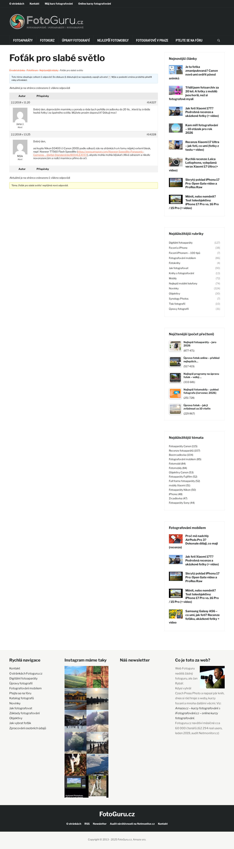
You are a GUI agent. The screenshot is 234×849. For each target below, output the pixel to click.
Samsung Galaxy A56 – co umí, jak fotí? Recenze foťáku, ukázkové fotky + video (194, 616)
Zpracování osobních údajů (27, 728)
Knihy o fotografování (181, 273)
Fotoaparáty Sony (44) (182, 502)
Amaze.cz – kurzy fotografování (197, 708)
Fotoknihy (174, 262)
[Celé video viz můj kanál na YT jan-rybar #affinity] (75, 787)
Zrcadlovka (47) (178, 498)
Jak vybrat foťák (20, 723)
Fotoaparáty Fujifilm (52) (183, 476)
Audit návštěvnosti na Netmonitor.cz (132, 823)
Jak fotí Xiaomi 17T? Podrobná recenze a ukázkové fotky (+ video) (202, 112)
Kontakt (34, 3)
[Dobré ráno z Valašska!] (75, 677)
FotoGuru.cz (117, 814)
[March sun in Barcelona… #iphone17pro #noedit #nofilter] (97, 677)
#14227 (151, 102)
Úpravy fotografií (76, 40)
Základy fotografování (24, 713)
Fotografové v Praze (152, 40)
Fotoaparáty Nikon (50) (182, 489)
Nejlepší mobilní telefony (183, 283)
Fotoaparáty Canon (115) (183, 446)
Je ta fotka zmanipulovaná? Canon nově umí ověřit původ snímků (193, 72)
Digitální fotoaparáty (181, 242)
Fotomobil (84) (177, 463)
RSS (87, 823)
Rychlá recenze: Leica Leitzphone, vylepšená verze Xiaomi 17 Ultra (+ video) (193, 164)
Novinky (174, 288)
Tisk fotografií (177, 303)
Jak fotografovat (178, 268)
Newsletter (100, 823)
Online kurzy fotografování (94, 3)
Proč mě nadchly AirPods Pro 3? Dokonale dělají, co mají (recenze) (193, 541)
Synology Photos (178, 298)
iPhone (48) (175, 494)
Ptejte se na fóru (189, 40)
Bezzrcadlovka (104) (181, 454)
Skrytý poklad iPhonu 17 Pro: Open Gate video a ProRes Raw (202, 183)
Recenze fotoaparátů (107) (184, 450)
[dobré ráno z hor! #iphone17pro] (75, 743)
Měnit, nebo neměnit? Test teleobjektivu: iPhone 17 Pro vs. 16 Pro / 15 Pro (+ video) (194, 202)
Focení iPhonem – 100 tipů (184, 252)
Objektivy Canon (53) (181, 472)
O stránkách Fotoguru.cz (25, 673)
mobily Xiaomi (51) (179, 485)
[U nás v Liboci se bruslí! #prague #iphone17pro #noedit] (75, 721)
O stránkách (16, 3)
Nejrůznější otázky (48, 70)
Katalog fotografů (21, 698)
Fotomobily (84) (178, 467)
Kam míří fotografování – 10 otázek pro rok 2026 (201, 129)
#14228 (151, 134)
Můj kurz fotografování (59, 3)
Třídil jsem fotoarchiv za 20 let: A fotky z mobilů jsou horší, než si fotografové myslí (194, 93)
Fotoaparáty (23, 40)
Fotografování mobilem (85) (185, 459)
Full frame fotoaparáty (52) (184, 480)
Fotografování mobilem (182, 258)
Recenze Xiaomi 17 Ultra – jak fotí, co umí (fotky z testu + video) (202, 145)
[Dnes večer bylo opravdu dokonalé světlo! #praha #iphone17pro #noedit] (75, 699)
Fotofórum (32, 70)
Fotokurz (47, 40)
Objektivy (174, 293)
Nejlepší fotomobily (113, 40)
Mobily (173, 278)
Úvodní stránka (17, 70)
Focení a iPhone (178, 247)
